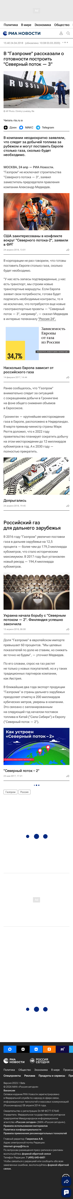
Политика (9, 1069)
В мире (55, 1069)
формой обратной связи (36, 1153)
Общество (24, 1069)
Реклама (29, 1075)
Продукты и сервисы (52, 1075)
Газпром (10, 792)
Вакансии (9, 1090)
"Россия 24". (47, 319)
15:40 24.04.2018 (13, 43)
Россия (24, 792)
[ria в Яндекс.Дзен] (23, 1049)
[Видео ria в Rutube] (62, 1049)
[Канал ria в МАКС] (10, 1049)
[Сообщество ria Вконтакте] (36, 1049)
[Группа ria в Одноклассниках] (49, 1049)
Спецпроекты (12, 1075)
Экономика (41, 1069)
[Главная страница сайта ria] (21, 33)
